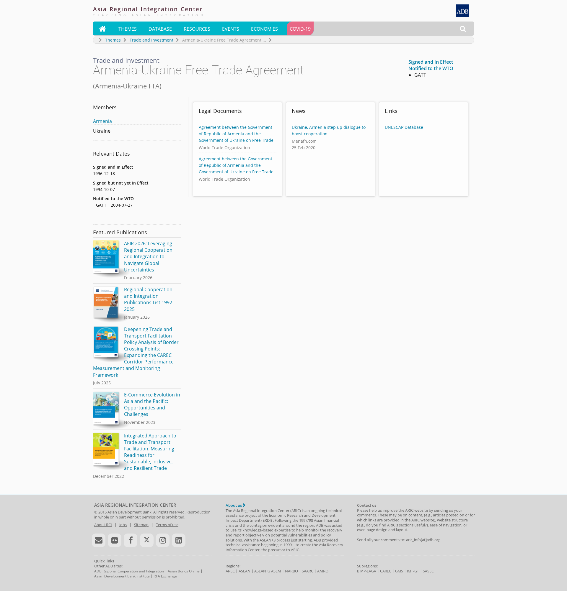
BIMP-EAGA (366, 571)
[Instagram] (163, 540)
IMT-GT (413, 571)
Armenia (102, 121)
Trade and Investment (151, 40)
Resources (197, 29)
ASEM (276, 571)
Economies (264, 29)
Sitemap (141, 524)
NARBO (291, 571)
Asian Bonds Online (184, 571)
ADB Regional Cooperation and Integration (129, 571)
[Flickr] (114, 540)
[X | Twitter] (147, 540)
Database (160, 29)
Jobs (123, 524)
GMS (399, 571)
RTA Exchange (165, 576)
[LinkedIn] (178, 540)
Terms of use (167, 524)
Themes (127, 29)
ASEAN (244, 571)
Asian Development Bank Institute (122, 576)
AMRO (322, 571)
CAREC (385, 571)
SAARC (307, 571)
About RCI (103, 524)
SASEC (428, 571)
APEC (230, 571)
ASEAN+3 (262, 571)
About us (234, 505)
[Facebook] (130, 540)
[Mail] (98, 540)
